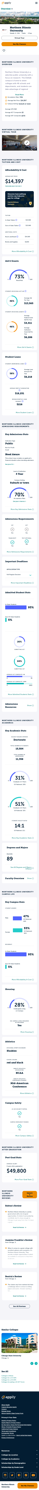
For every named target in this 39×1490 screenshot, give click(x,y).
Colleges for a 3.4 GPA (9, 1380)
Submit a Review (30, 1194)
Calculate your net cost (13, 186)
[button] (4, 50)
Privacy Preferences (8, 1437)
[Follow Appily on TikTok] (26, 1475)
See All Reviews (19, 1306)
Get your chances (19, 501)
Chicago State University (11, 1356)
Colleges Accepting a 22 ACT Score (13, 1382)
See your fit (9, 464)
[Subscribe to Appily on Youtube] (33, 1475)
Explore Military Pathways (13, 203)
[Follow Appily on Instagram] (5, 1475)
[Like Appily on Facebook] (19, 1475)
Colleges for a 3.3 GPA (9, 1378)
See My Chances (19, 44)
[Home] (6, 3)
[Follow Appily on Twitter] (12, 1475)
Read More (19, 95)
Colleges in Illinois (7, 1376)
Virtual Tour (19, 38)
